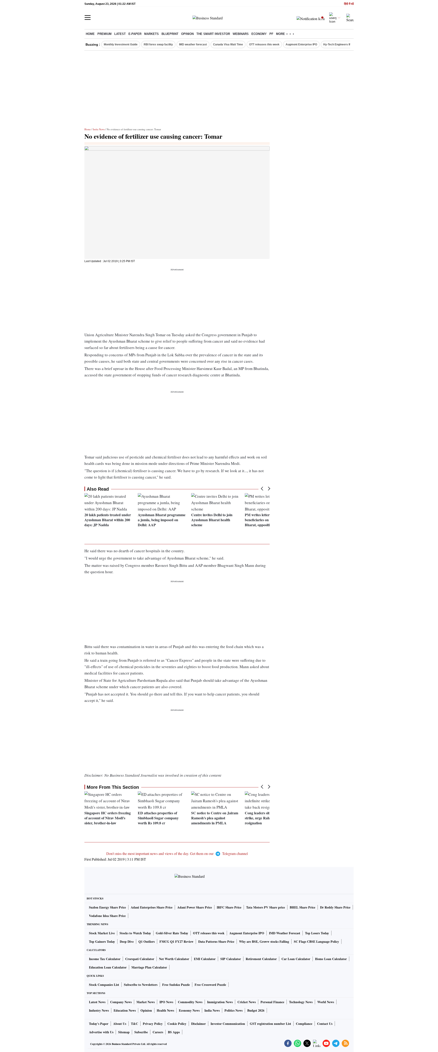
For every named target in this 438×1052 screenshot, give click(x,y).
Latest (120, 34)
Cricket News (246, 1002)
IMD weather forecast (193, 44)
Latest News (97, 1002)
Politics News (233, 1010)
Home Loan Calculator (331, 958)
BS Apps (174, 1032)
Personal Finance (272, 1002)
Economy (259, 34)
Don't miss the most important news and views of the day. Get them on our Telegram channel (177, 853)
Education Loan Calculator (108, 967)
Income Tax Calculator (104, 958)
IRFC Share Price (229, 907)
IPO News (166, 1002)
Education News (125, 1010)
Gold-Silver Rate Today (172, 933)
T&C (134, 1023)
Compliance (304, 1023)
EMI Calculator (205, 958)
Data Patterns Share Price (216, 941)
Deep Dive (127, 941)
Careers (158, 1032)
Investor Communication (228, 1023)
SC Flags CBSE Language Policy (316, 941)
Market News (145, 1002)
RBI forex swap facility (158, 44)
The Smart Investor (213, 34)
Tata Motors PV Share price (265, 907)
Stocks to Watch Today (135, 933)
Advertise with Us (101, 1032)
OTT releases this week (264, 44)
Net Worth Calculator (174, 958)
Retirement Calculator (261, 958)
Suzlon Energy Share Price (107, 907)
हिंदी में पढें (349, 4)
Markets (151, 34)
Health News (165, 1010)
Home (90, 34)
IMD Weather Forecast (284, 933)
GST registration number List (270, 1023)
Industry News (99, 1010)
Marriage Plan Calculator (149, 967)
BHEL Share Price (302, 907)
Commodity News (190, 1002)
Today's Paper (98, 1023)
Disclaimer (198, 1023)
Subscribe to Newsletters (140, 984)
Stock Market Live (102, 933)
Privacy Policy (153, 1023)
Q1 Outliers (146, 941)
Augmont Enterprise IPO (301, 44)
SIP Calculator (230, 958)
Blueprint (170, 34)
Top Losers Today (317, 933)
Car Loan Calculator (296, 958)
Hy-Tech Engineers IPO (338, 44)
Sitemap (124, 1032)
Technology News (301, 1002)
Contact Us (324, 1023)
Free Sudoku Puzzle (176, 984)
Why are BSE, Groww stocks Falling (264, 941)
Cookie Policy (176, 1023)
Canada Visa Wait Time (228, 44)
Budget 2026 (255, 1010)
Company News (121, 1002)
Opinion (187, 34)
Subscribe (141, 1032)
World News (325, 1002)
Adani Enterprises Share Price (151, 907)
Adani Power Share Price (194, 907)
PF (271, 34)
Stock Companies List (104, 984)
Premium (104, 34)
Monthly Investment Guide (121, 44)
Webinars (241, 34)
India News (99, 129)
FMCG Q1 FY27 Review (176, 941)
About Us (119, 1023)
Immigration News (220, 1002)
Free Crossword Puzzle (210, 984)
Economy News (189, 1010)
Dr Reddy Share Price (335, 907)
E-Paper (134, 34)
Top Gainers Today (102, 941)
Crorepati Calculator (139, 958)
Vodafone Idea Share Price (107, 915)
